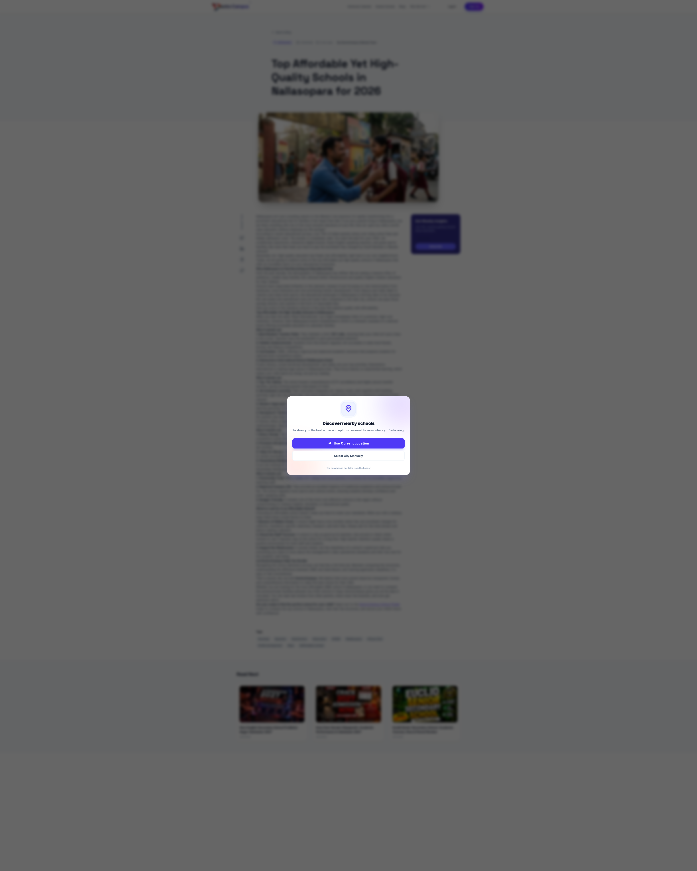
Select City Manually (348, 456)
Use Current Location (351, 443)
